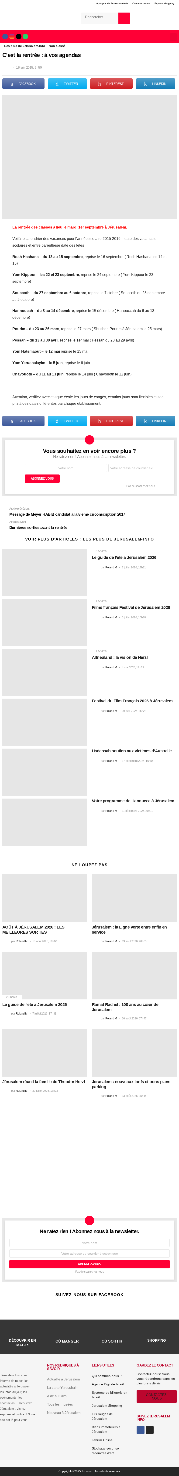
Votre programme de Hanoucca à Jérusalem (133, 801)
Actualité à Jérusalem (63, 1379)
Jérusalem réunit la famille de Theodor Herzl (43, 1081)
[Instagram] (12, 36)
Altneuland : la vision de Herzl (120, 657)
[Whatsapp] (25, 36)
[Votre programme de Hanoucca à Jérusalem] (44, 822)
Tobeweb (87, 1471)
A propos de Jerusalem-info (112, 3)
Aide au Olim (57, 1396)
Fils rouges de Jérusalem (102, 1416)
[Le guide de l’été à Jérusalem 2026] (44, 572)
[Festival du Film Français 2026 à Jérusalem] (44, 722)
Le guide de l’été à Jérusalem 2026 (124, 557)
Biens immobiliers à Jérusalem (106, 1429)
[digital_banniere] (87, 1139)
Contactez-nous (141, 3)
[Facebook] (5, 36)
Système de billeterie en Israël (109, 1395)
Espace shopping (164, 3)
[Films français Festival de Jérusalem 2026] (44, 622)
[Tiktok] (18, 36)
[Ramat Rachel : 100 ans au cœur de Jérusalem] (134, 975)
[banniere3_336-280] (41, 1205)
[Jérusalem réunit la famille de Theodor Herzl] (44, 1053)
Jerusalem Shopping (107, 1405)
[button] (173, 37)
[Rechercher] (124, 18)
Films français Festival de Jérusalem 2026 (131, 607)
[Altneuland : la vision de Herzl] (44, 672)
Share (8, 100)
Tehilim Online (102, 1440)
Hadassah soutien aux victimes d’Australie (132, 751)
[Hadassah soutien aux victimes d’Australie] (44, 772)
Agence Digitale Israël (108, 1384)
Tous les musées (60, 1404)
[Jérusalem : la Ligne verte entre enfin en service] (134, 898)
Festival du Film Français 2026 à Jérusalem (132, 701)
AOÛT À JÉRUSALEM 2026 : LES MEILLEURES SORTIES (33, 930)
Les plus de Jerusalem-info (118, 539)
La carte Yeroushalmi (63, 1388)
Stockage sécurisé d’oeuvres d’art (105, 1450)
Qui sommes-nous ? (107, 1376)
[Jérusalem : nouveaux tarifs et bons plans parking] (134, 1053)
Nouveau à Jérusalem (64, 1413)
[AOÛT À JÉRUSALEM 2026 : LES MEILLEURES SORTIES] (44, 898)
